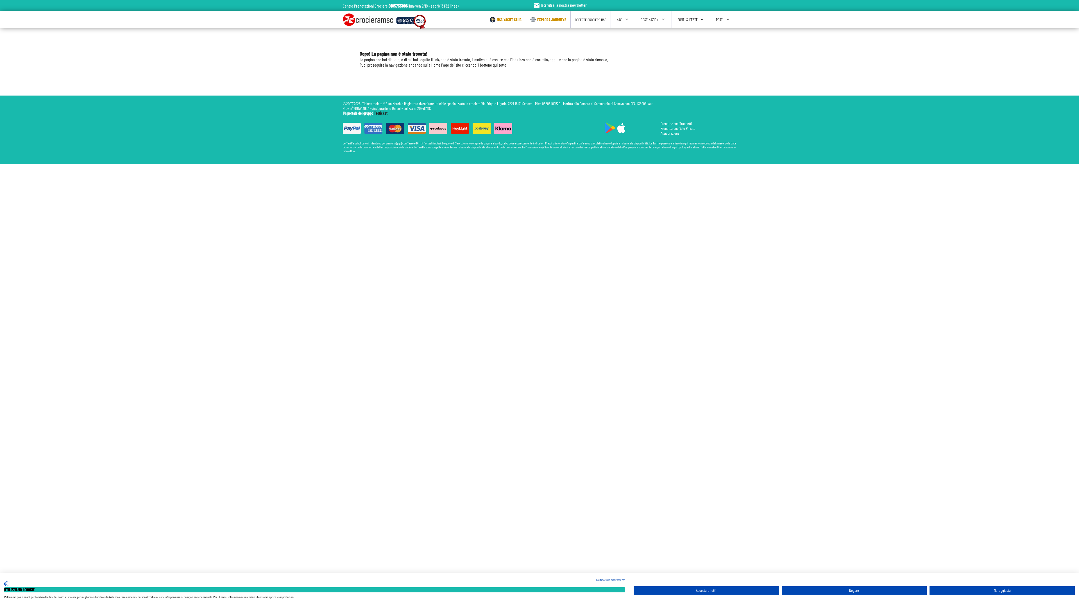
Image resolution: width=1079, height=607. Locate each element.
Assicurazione (670, 133)
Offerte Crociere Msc (590, 19)
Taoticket (380, 113)
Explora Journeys (551, 19)
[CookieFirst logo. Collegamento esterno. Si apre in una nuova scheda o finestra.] (6, 583)
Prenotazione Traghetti (676, 123)
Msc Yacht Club (509, 19)
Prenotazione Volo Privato (678, 128)
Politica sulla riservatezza (610, 580)
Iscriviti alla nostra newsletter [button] (560, 5)
